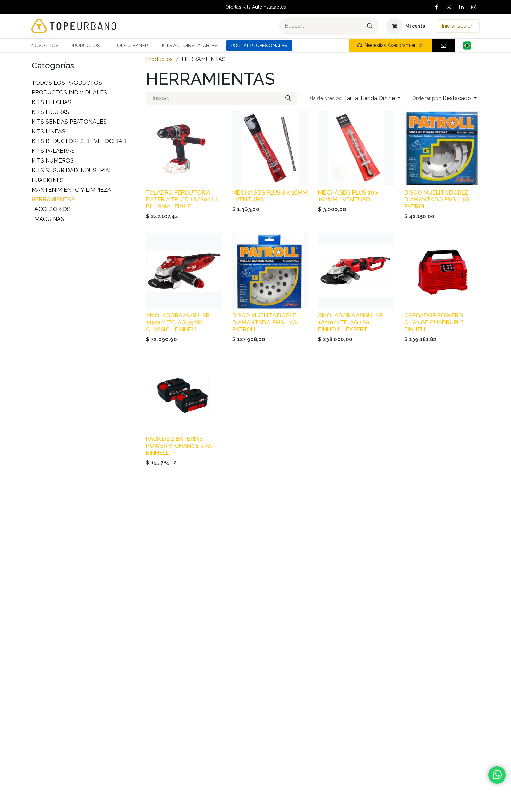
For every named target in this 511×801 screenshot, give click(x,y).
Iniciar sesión (457, 26)
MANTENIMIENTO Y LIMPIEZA (71, 190)
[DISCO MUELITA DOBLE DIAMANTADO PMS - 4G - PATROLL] (442, 148)
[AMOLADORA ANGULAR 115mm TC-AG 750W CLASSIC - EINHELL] (184, 271)
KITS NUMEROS (53, 160)
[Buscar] (370, 26)
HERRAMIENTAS (53, 199)
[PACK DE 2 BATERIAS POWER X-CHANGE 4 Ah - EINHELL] (184, 394)
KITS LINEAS (48, 131)
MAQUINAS (49, 219)
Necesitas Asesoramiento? (394, 45)
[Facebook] (436, 7)
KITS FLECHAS (51, 102)
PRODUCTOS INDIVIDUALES (69, 92)
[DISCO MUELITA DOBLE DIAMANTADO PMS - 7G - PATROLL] (270, 271)
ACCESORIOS (52, 209)
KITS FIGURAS (51, 112)
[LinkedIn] (461, 7)
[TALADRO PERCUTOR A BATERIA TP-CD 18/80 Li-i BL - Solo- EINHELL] (184, 148)
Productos (159, 59)
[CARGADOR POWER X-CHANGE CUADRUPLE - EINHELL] (442, 271)
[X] (448, 7)
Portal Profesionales (259, 45)
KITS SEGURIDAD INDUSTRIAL (72, 170)
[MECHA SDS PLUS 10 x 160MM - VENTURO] (356, 148)
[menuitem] (47, 45)
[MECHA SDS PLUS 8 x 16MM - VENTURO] (270, 148)
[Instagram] (473, 7)
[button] (353, 98)
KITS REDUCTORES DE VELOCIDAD (79, 141)
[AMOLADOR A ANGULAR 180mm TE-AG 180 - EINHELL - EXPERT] (356, 271)
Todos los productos (67, 83)
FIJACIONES (48, 180)
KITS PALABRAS (53, 151)
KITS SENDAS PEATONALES (69, 121)
